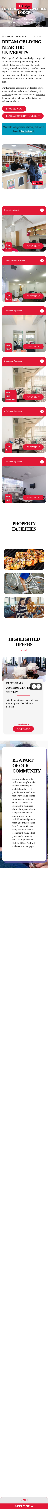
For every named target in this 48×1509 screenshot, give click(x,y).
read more (23, 724)
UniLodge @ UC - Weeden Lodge (24, 22)
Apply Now (24, 1506)
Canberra (28, 19)
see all (24, 650)
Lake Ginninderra (10, 101)
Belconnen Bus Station (27, 98)
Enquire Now (14, 109)
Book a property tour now (23, 116)
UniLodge (16, 19)
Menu (24, 1500)
